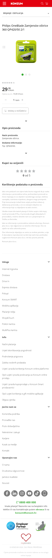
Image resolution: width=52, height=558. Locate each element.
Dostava (6, 275)
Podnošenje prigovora (12, 356)
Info (4, 337)
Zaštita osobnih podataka (14, 362)
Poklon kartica (8, 324)
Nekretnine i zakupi (11, 432)
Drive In (5, 281)
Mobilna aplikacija (10, 305)
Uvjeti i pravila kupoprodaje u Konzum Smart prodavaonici (23, 386)
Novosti (5, 483)
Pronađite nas (8, 420)
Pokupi (5, 293)
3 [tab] (29, 75)
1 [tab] (22, 75)
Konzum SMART (9, 299)
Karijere (5, 438)
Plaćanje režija (8, 311)
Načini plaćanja (9, 344)
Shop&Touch (8, 317)
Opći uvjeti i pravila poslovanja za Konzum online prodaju (24, 376)
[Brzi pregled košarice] (48, 3)
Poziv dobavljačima (11, 426)
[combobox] (26, 13)
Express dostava (9, 287)
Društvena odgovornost (13, 470)
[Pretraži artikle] (42, 3)
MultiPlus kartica (9, 330)
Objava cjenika (8, 399)
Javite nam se (9, 406)
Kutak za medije (9, 444)
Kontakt (5, 450)
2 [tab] (26, 75)
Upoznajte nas (9, 457)
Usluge (5, 262)
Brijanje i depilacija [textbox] (13, 13)
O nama (5, 464)
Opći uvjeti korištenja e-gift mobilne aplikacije (22, 393)
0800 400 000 (27, 502)
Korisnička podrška (11, 414)
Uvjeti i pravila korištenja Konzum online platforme (25, 368)
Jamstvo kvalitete (9, 477)
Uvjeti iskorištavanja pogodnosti (16, 350)
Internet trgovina (10, 269)
